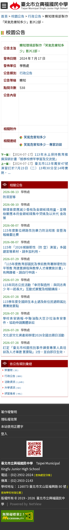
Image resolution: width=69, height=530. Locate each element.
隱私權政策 (9, 419)
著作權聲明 (9, 411)
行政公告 (13, 376)
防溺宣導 (9, 196)
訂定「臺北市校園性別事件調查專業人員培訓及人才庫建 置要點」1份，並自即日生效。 (34, 349)
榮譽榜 (11, 370)
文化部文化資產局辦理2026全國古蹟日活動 (33, 335)
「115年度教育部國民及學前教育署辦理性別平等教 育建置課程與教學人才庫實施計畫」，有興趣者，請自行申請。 (34, 268)
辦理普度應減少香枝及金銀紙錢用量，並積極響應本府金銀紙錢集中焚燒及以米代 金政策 (34, 213)
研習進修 (13, 393)
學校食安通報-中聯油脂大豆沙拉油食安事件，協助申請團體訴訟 (34, 320)
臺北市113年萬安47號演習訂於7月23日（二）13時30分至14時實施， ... (34, 168)
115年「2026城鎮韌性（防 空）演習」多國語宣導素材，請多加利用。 (34, 249)
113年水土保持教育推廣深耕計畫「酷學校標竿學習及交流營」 (34, 156)
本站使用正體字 (12, 426)
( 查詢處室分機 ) (43, 475)
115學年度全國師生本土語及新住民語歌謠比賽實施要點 (34, 303)
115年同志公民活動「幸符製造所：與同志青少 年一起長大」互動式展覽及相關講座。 (34, 286)
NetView (35, 504)
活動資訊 (14, 382)
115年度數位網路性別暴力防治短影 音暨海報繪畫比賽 (34, 232)
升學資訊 (13, 387)
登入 (4, 433)
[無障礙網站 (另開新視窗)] (34, 516)
